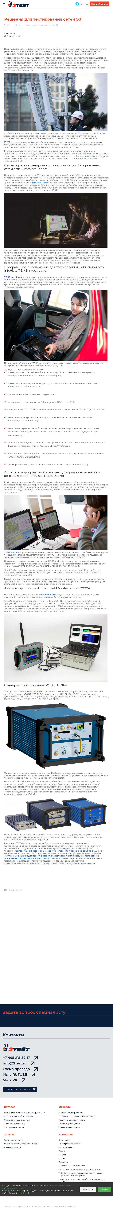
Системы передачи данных (16, 1120)
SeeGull (61, 782)
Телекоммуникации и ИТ (70, 1123)
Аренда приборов (12, 1147)
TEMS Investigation (14, 277)
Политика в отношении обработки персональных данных (82, 1180)
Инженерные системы (14, 1123)
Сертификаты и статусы (70, 1144)
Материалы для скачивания (72, 1166)
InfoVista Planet (40, 182)
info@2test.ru (73, 863)
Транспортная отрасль (69, 1127)
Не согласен (88, 1189)
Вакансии (63, 1162)
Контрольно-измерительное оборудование (24, 1112)
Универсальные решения (71, 1112)
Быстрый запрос (99, 4)
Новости (63, 1155)
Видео (62, 1151)
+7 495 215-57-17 (16, 1058)
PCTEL (102, 153)
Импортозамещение (14, 1127)
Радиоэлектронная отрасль (72, 1120)
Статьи (62, 1158)
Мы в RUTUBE (15, 1075)
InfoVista (86, 153)
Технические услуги (13, 1140)
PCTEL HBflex (36, 691)
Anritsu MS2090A (47, 594)
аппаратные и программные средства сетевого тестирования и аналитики (55, 851)
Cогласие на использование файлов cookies (80, 1169)
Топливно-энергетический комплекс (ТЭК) (78, 1116)
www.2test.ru (88, 863)
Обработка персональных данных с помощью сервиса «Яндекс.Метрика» (80, 1174)
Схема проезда (16, 1069)
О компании (64, 1140)
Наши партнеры (66, 1147)
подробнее (22, 1193)
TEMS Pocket (11, 552)
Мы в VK (10, 1080)
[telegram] (77, 4)
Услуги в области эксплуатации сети (21, 1144)
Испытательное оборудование (18, 1116)
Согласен (104, 1189)
